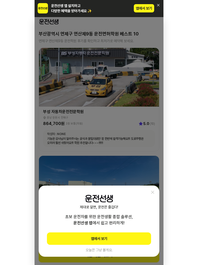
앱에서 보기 (144, 8)
